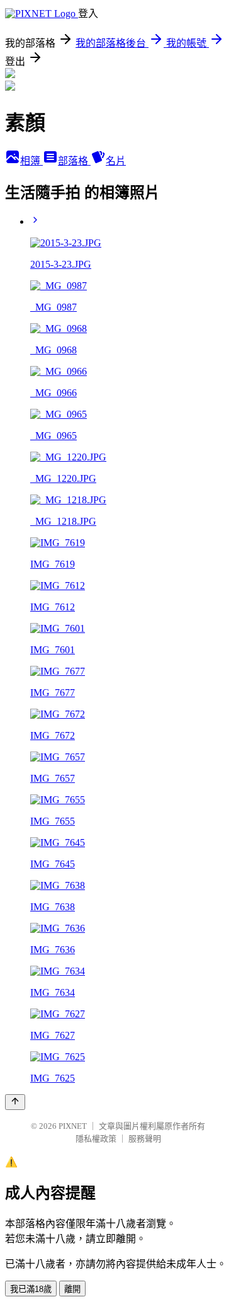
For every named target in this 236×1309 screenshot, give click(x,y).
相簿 (31, 161)
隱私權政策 (96, 1138)
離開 (72, 1289)
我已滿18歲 (31, 1289)
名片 (116, 161)
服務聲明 (144, 1138)
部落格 (74, 161)
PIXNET (73, 1126)
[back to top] (15, 1102)
